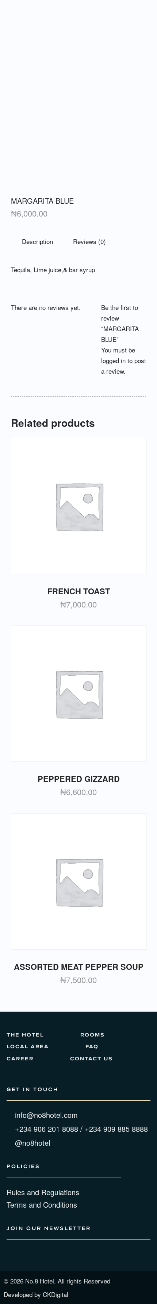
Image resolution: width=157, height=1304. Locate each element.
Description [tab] (37, 241)
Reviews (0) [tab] (89, 241)
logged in (113, 360)
